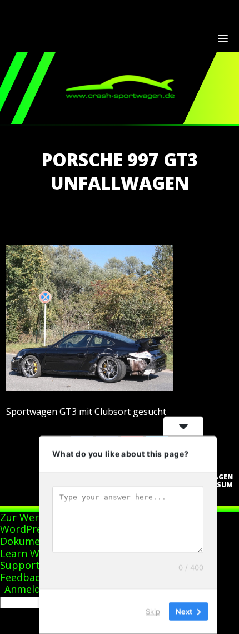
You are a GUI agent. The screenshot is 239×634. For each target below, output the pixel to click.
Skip (153, 611)
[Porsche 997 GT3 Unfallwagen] (89, 388)
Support (20, 565)
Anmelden (28, 589)
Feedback (23, 577)
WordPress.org (35, 529)
